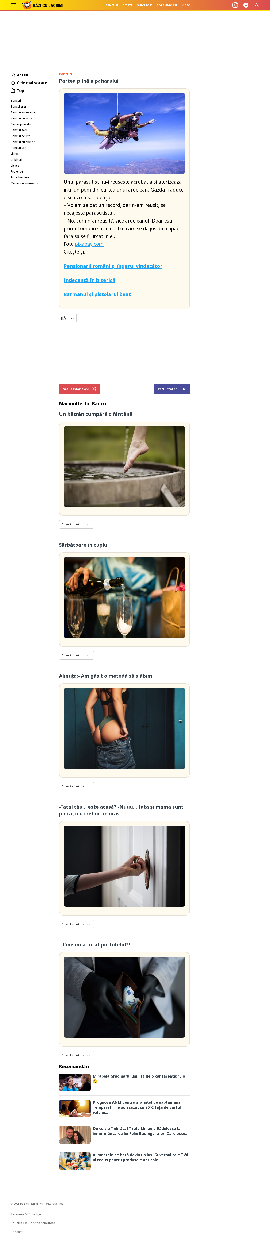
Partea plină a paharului (89, 80)
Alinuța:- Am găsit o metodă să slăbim (105, 675)
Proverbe (17, 171)
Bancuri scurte (20, 136)
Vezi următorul (168, 389)
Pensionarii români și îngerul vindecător (113, 266)
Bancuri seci (19, 130)
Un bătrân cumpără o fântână (95, 414)
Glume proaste (21, 124)
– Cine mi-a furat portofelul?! (94, 944)
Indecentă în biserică (89, 280)
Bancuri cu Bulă (21, 118)
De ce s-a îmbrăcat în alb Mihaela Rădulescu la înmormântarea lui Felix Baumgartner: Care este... (140, 1131)
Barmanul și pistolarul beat (97, 294)
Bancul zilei (18, 106)
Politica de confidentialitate (33, 1223)
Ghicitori (145, 5)
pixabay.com (89, 243)
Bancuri (111, 5)
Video (186, 5)
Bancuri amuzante (23, 112)
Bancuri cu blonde (23, 142)
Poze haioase (167, 5)
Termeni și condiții (26, 1214)
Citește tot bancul (76, 524)
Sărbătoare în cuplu (83, 544)
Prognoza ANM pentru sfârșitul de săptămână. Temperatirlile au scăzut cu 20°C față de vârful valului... (137, 1107)
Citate (127, 5)
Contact (17, 1232)
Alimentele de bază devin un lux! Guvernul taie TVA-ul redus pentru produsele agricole (141, 1157)
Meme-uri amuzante (25, 183)
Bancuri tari (18, 148)
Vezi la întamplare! (76, 389)
